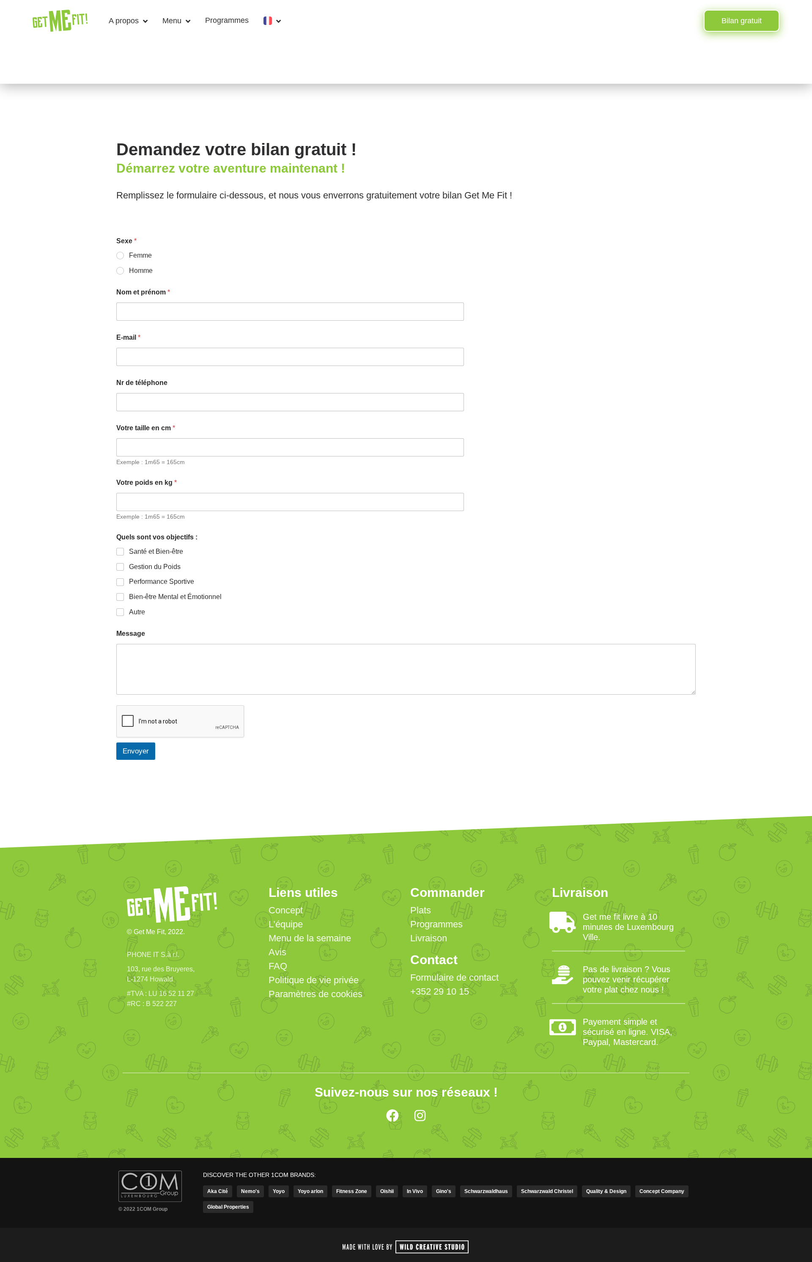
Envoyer (136, 751)
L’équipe (286, 924)
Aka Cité (217, 1191)
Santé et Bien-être (156, 551)
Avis (277, 952)
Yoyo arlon (310, 1191)
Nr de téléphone (141, 382)
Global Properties (228, 1207)
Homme (141, 270)
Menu (171, 20)
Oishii (387, 1191)
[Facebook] (392, 1115)
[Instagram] (420, 1115)
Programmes (227, 20)
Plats (420, 910)
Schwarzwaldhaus (486, 1191)
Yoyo (279, 1191)
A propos (124, 20)
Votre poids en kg (146, 482)
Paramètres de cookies (315, 994)
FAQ (278, 966)
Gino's (443, 1191)
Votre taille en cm (145, 428)
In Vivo (415, 1191)
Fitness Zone (351, 1191)
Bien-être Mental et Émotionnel (175, 596)
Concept (286, 910)
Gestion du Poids (155, 566)
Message (130, 633)
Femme (140, 255)
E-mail (128, 337)
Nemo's (250, 1191)
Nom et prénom (143, 292)
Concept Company (661, 1191)
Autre (137, 612)
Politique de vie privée (314, 980)
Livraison (428, 938)
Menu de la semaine (310, 938)
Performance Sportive (161, 581)
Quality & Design (606, 1191)
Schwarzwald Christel (547, 1191)
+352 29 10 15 (439, 991)
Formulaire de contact (454, 977)
